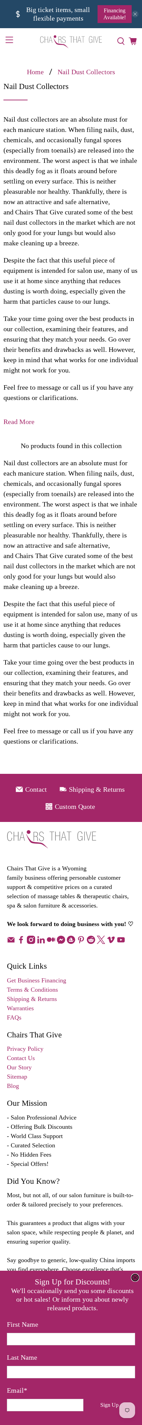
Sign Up (109, 1405)
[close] (135, 1277)
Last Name (22, 1357)
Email (17, 1390)
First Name (22, 1324)
